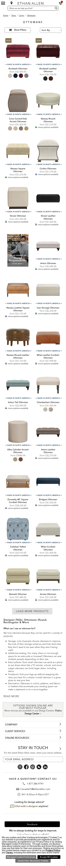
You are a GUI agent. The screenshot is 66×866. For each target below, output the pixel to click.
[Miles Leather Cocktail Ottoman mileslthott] (48, 337)
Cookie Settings (21, 857)
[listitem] (18, 252)
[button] (60, 3)
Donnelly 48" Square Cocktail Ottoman (18, 501)
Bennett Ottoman (18, 594)
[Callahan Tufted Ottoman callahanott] (17, 529)
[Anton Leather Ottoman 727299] (48, 431)
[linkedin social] (45, 767)
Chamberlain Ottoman (48, 402)
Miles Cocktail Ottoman (48, 548)
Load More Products (32, 611)
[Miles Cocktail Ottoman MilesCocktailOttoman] (48, 529)
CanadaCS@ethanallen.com (35, 789)
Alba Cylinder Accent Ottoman (18, 451)
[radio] (10, 76)
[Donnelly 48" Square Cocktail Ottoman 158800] (17, 481)
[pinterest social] (32, 767)
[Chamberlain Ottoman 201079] (48, 384)
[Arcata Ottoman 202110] (48, 576)
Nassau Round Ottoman (48, 120)
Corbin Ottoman (48, 168)
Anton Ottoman (48, 263)
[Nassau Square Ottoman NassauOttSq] (17, 150)
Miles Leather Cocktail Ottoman (48, 356)
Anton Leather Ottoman (48, 451)
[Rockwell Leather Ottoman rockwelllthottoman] (48, 50)
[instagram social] (20, 767)
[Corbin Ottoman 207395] (48, 150)
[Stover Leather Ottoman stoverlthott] (48, 198)
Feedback (32, 824)
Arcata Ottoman (48, 594)
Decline (33, 861)
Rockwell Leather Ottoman (48, 70)
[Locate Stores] (11, 3)
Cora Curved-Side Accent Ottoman (18, 120)
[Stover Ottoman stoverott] (17, 198)
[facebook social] (26, 767)
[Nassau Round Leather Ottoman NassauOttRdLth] (17, 337)
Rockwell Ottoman (18, 68)
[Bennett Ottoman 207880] (17, 576)
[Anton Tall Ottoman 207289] (17, 384)
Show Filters (20, 30)
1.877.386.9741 (35, 783)
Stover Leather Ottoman (48, 217)
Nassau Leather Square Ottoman (17, 309)
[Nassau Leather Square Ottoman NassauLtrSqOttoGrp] (17, 289)
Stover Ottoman (18, 215)
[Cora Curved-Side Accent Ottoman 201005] (17, 100)
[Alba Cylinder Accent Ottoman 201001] (17, 431)
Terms (9, 852)
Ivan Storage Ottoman (48, 307)
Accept (48, 857)
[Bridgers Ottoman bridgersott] (48, 481)
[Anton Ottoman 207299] (48, 245)
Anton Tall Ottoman (18, 402)
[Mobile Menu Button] (3, 3)
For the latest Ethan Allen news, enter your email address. (33, 752)
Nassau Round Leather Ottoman (18, 356)
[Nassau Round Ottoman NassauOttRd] (48, 100)
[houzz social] (38, 767)
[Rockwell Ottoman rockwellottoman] (17, 50)
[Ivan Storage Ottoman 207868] (48, 289)
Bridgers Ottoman (48, 499)
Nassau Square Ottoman (17, 170)
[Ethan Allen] (32, 3)
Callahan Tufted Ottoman (18, 548)
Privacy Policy (53, 850)
